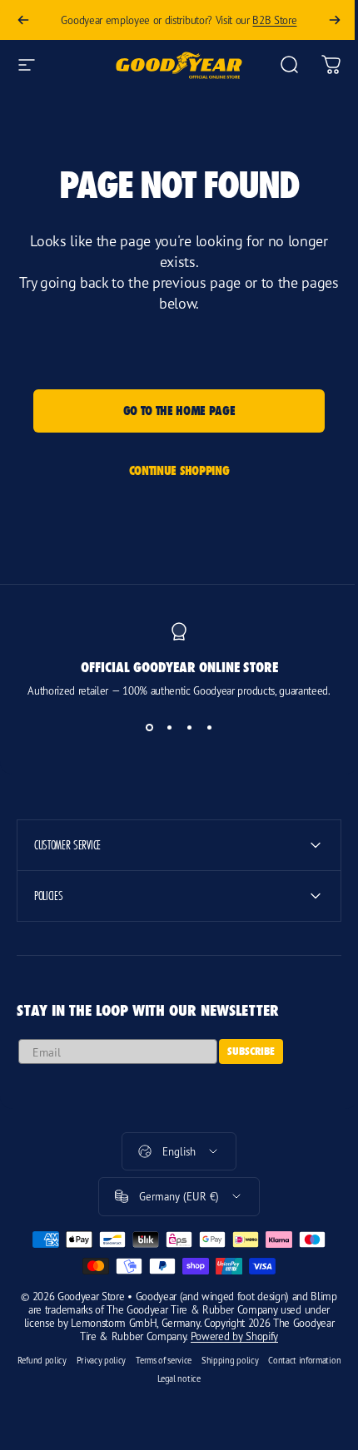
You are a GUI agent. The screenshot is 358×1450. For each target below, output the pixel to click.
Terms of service (198, 1360)
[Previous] (23, 20)
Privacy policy (137, 1360)
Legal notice (213, 1378)
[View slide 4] (209, 727)
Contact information (146, 1378)
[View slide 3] (189, 727)
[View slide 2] (169, 727)
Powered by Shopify (250, 1336)
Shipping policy (264, 1360)
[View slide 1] (149, 727)
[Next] (334, 20)
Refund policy (77, 1360)
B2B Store (274, 20)
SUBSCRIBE (251, 1051)
